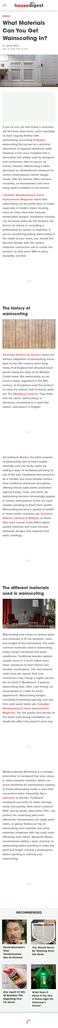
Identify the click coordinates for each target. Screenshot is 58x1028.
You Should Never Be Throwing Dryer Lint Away (43, 951)
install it (16, 682)
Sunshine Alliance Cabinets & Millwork (27, 516)
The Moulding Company (23, 394)
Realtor (40, 140)
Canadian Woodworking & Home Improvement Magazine (23, 197)
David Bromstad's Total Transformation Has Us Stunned (14, 952)
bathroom (9, 798)
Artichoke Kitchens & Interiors (21, 355)
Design (6, 16)
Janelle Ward (12, 45)
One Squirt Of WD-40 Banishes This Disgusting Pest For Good (14, 997)
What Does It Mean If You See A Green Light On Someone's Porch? (42, 999)
